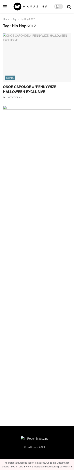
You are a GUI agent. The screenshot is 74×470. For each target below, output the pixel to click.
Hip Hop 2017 (27, 19)
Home (6, 19)
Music (10, 78)
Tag (15, 19)
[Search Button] (69, 6)
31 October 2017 (14, 97)
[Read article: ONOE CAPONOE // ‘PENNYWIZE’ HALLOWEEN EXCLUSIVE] (37, 57)
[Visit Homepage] (30, 7)
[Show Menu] (5, 6)
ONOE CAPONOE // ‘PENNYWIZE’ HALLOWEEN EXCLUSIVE (30, 89)
